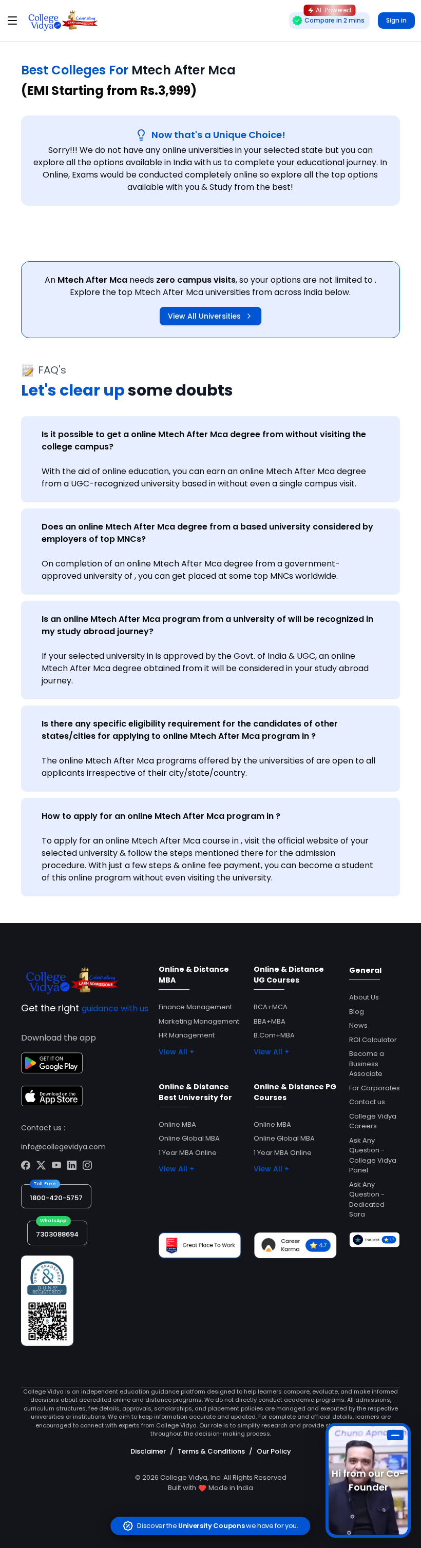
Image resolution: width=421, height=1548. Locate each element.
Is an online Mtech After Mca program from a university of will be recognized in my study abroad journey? (207, 625)
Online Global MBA (189, 1138)
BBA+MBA (269, 1021)
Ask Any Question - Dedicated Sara (367, 1200)
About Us (364, 997)
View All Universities (204, 316)
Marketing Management (199, 1021)
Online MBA (177, 1124)
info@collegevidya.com (63, 1147)
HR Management (187, 1035)
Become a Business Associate (366, 1064)
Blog (356, 1011)
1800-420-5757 (56, 1198)
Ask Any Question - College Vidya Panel (372, 1155)
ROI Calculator (373, 1040)
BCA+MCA (271, 1007)
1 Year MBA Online (188, 1153)
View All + (176, 1052)
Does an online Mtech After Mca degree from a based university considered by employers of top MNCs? (207, 533)
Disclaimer (148, 1451)
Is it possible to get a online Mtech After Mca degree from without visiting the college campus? (204, 440)
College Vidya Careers (372, 1121)
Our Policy (274, 1451)
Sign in (396, 20)
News (358, 1025)
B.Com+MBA (274, 1035)
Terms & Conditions (211, 1451)
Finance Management (195, 1007)
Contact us (367, 1102)
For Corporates (374, 1088)
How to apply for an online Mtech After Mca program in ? (161, 816)
